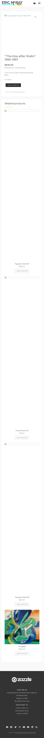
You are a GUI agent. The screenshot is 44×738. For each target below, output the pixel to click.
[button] (35, 17)
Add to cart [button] (21, 271)
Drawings (14, 92)
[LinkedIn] (32, 727)
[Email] (7, 727)
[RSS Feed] (36, 727)
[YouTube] (24, 727)
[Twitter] (15, 727)
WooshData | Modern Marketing (25, 732)
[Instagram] (19, 727)
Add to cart (12, 85)
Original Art (21, 92)
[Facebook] (11, 727)
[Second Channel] (28, 727)
